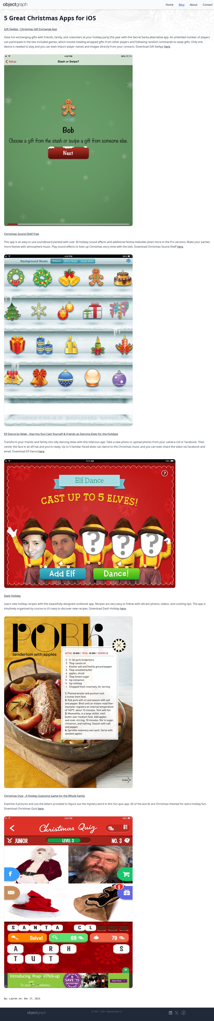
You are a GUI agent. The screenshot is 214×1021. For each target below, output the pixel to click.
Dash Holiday (12, 596)
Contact (208, 5)
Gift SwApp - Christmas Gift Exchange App (30, 29)
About (193, 5)
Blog (181, 5)
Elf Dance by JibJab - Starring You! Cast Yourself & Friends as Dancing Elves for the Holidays (61, 434)
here (167, 46)
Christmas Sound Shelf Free (21, 234)
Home (169, 5)
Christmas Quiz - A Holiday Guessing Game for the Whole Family (44, 796)
